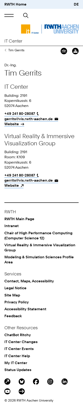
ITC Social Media (22, 391)
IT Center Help (17, 356)
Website (11, 124)
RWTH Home (15, 4)
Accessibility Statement (25, 309)
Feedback (13, 316)
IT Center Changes (21, 342)
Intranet (11, 226)
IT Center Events (19, 349)
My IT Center (15, 363)
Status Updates (17, 370)
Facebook (36, 381)
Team (5, 50)
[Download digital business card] (64, 51)
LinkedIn (65, 381)
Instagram (50, 381)
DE (76, 4)
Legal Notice (15, 288)
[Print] (75, 51)
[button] (9, 15)
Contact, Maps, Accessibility (29, 281)
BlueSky (22, 381)
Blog (7, 381)
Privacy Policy (16, 302)
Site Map (12, 295)
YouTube (7, 391)
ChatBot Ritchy (17, 335)
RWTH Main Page (19, 219)
